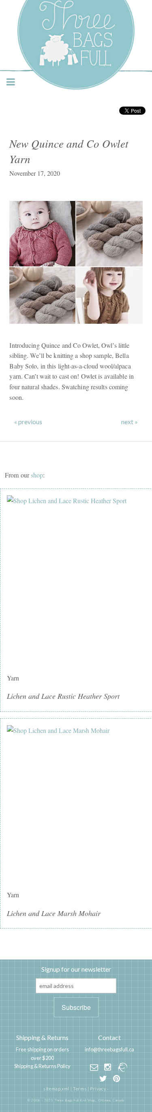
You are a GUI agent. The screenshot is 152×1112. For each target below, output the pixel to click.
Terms (79, 1088)
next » (129, 422)
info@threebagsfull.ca (109, 1049)
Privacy (98, 1088)
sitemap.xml (56, 1088)
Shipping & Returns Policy (42, 1066)
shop (37, 475)
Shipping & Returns (42, 1037)
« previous (28, 422)
